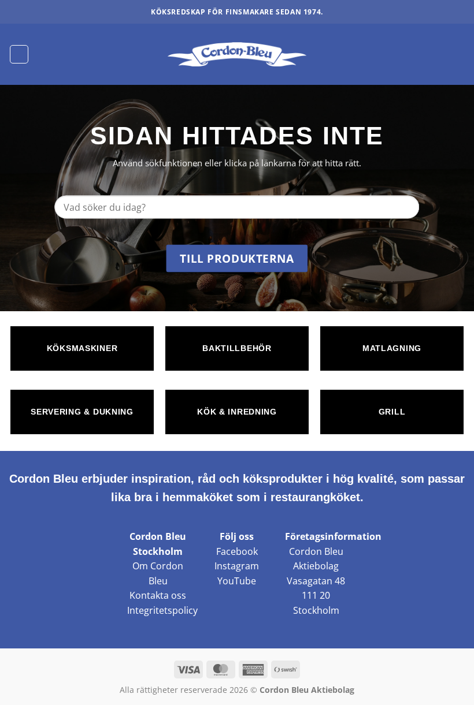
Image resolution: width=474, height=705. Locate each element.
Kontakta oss (157, 595)
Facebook (237, 551)
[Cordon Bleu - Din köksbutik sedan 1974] (237, 54)
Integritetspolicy (162, 610)
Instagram (236, 565)
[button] (19, 54)
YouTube (236, 581)
